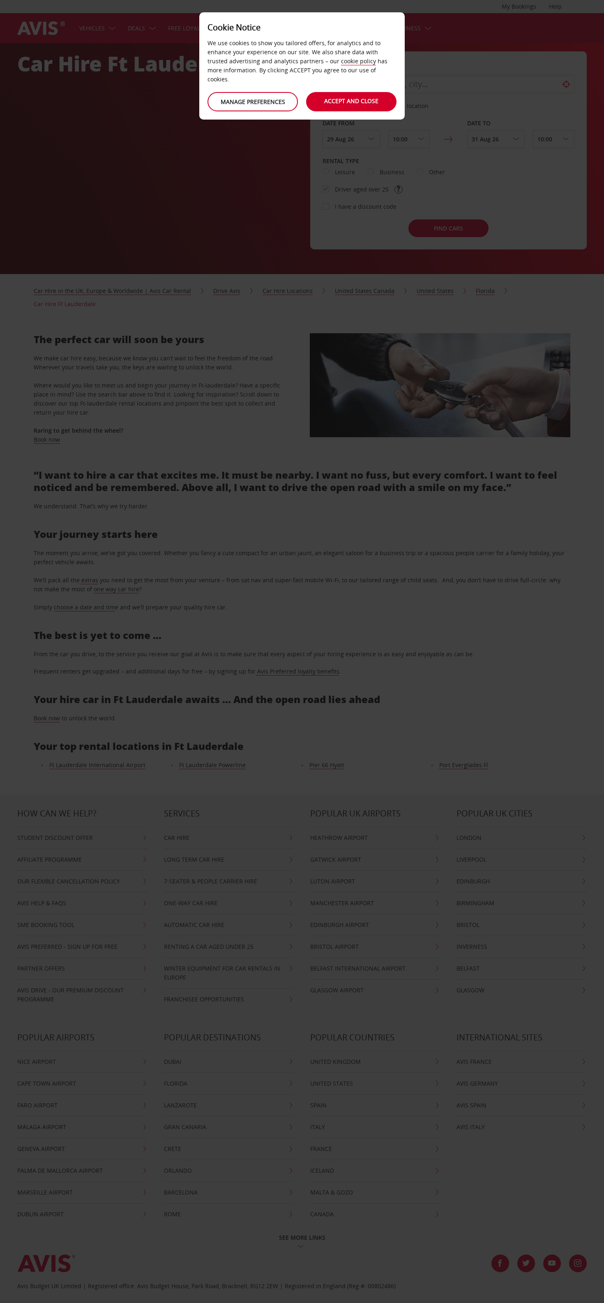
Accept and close (351, 101)
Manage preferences (253, 102)
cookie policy (358, 61)
